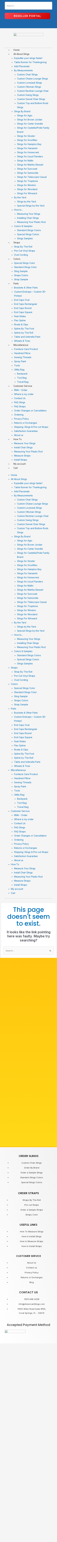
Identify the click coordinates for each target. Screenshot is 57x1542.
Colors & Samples (23, 226)
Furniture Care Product (26, 349)
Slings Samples (25, 238)
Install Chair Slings (23, 447)
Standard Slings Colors (29, 230)
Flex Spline (20, 320)
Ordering (18, 414)
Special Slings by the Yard (30, 205)
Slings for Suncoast (27, 168)
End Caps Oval (21, 300)
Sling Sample (21, 271)
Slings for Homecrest (28, 152)
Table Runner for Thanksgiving (30, 62)
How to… (18, 209)
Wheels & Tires (22, 341)
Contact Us (19, 398)
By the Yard (20, 197)
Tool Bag (22, 377)
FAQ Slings (19, 402)
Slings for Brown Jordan (29, 119)
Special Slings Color (24, 263)
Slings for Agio (24, 115)
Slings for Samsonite (27, 172)
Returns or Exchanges (25, 422)
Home (16, 50)
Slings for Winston (26, 185)
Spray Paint (20, 361)
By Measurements (23, 70)
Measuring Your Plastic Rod (31, 222)
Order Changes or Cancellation (30, 410)
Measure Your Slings (24, 443)
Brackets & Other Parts (26, 287)
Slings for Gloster (26, 136)
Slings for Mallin (25, 160)
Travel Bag (22, 381)
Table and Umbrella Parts (27, 336)
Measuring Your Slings (28, 213)
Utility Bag (19, 369)
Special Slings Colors (28, 234)
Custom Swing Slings (28, 95)
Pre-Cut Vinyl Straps (24, 250)
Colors (16, 259)
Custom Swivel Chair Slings (31, 99)
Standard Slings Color (25, 267)
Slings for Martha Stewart (30, 164)
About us (18, 435)
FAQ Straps (20, 406)
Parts (16, 283)
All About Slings (21, 54)
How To (17, 439)
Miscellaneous (20, 345)
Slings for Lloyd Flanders (30, 156)
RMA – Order (20, 390)
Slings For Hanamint (27, 148)
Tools (17, 365)
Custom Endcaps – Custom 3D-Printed (30, 293)
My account (19, 463)
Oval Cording (21, 254)
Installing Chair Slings (28, 218)
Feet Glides (20, 316)
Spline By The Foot (24, 328)
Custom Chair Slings (27, 74)
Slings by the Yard (26, 201)
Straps (16, 242)
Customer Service (22, 386)
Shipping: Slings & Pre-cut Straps (31, 427)
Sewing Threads (22, 357)
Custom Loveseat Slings (29, 82)
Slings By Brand (22, 111)
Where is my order (24, 394)
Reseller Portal (27, 15)
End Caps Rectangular (25, 304)
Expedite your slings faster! (28, 58)
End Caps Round (23, 308)
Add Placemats (22, 66)
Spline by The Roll (23, 332)
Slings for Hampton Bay (29, 144)
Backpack (22, 373)
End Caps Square (23, 312)
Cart (15, 468)
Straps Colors (21, 275)
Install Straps (20, 459)
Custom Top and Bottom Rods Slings (32, 105)
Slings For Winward (27, 193)
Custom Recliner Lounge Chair (33, 91)
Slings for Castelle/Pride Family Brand (33, 129)
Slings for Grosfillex (27, 140)
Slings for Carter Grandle (30, 123)
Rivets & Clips (21, 324)
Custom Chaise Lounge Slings (32, 78)
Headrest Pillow (22, 353)
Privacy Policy (21, 418)
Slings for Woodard (27, 189)
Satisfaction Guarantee (26, 431)
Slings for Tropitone (27, 181)
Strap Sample (21, 279)
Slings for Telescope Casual (32, 177)
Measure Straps (22, 455)
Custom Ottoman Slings (29, 86)
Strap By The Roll (23, 246)
